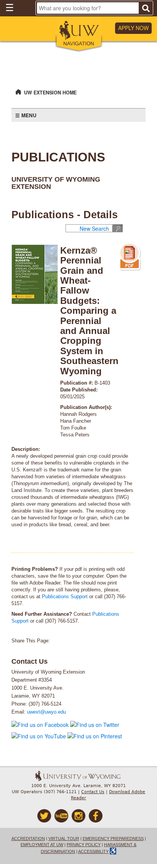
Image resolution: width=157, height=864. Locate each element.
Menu (29, 115)
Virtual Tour (63, 838)
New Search (94, 228)
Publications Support (65, 596)
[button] (79, 34)
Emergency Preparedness (113, 838)
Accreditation (28, 838)
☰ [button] (9, 7)
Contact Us (92, 791)
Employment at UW (42, 844)
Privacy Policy (84, 844)
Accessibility (93, 851)
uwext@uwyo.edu (46, 712)
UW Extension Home (50, 92)
